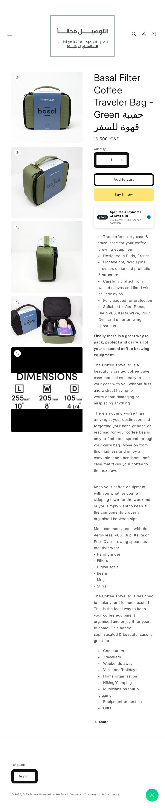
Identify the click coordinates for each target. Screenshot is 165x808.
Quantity (100, 149)
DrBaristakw (30, 794)
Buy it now (124, 195)
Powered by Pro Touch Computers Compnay (68, 794)
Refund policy (110, 794)
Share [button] (103, 722)
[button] (9, 34)
